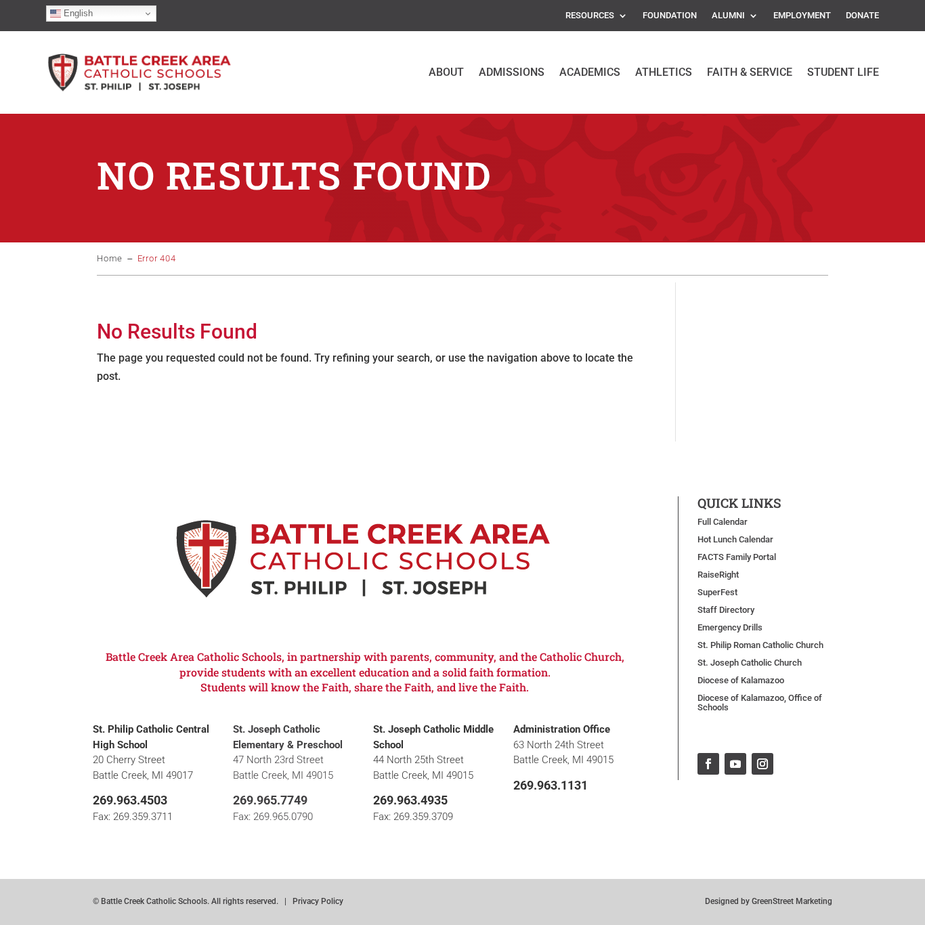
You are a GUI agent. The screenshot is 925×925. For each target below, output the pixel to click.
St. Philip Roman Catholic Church (760, 645)
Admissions (511, 72)
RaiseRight (718, 575)
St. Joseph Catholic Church (749, 663)
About (446, 72)
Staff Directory (725, 610)
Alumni (728, 15)
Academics (589, 72)
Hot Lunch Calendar (735, 539)
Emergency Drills (729, 627)
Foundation (670, 15)
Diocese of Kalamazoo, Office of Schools (759, 702)
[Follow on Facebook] (708, 764)
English (77, 13)
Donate (862, 15)
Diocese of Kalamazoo (740, 680)
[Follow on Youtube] (735, 764)
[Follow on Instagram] (762, 764)
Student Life (843, 72)
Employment (802, 15)
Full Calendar (722, 522)
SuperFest (717, 592)
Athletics (663, 72)
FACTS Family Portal (736, 557)
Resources (589, 15)
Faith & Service (749, 72)
